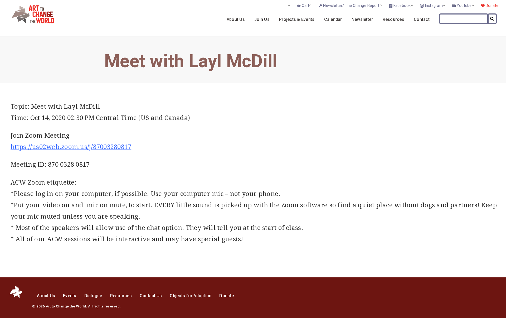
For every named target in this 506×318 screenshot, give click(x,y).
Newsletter (362, 19)
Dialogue (93, 295)
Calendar (333, 19)
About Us (236, 19)
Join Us (262, 19)
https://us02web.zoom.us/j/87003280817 (71, 147)
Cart (305, 5)
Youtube (464, 5)
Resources (393, 19)
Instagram (434, 5)
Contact (422, 19)
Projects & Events (296, 19)
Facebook (402, 5)
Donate (492, 5)
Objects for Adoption (190, 295)
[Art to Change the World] (29, 22)
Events (69, 295)
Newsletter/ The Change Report (351, 5)
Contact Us (151, 295)
